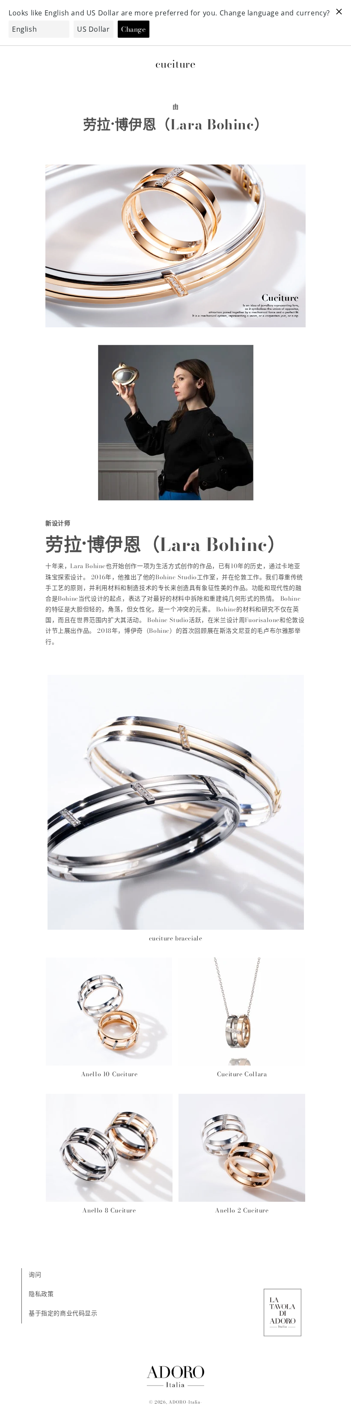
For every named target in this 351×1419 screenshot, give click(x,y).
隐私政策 (41, 1294)
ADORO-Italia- (185, 1402)
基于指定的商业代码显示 (63, 1313)
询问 (35, 1274)
